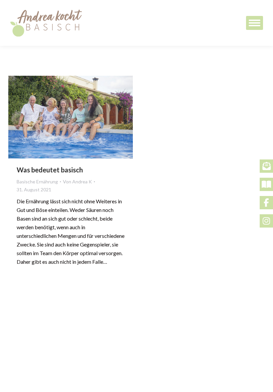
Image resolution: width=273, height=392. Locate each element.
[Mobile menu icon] (254, 23)
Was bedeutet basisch (50, 170)
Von (77, 181)
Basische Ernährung (37, 181)
